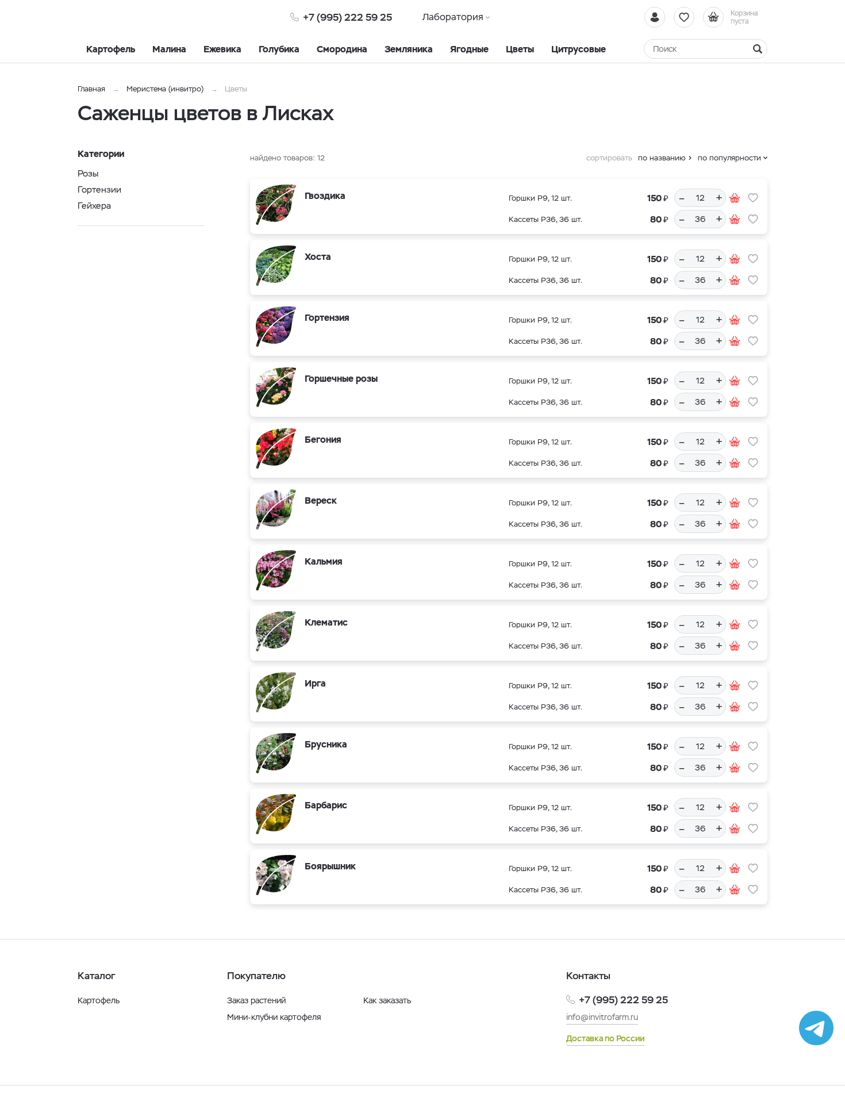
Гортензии (99, 189)
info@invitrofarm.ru (602, 1017)
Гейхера (94, 205)
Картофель (110, 49)
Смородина (342, 49)
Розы (88, 173)
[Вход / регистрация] (654, 17)
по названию (662, 158)
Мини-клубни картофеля (274, 1017)
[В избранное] (753, 198)
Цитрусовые (578, 49)
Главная (91, 89)
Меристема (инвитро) (166, 89)
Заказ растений (256, 1000)
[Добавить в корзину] (734, 198)
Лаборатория (452, 17)
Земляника (409, 49)
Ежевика (222, 49)
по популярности (729, 158)
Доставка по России (605, 1038)
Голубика (279, 49)
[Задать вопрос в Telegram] (816, 1028)
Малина (169, 49)
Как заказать (387, 1000)
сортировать (609, 158)
